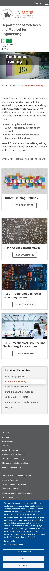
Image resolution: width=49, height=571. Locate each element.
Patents (9, 407)
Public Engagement (15, 376)
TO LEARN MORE (25, 205)
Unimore (5, 433)
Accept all (24, 565)
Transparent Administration (13, 454)
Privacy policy (10, 541)
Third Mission (15, 85)
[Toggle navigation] (46, 3)
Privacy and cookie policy (13, 459)
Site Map (6, 446)
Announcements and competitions (16, 476)
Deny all (23, 558)
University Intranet (10, 450)
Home (4, 85)
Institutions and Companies (19, 392)
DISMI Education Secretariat (14, 484)
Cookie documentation (13, 544)
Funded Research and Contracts (21, 402)
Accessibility (7, 441)
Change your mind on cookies (15, 463)
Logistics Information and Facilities (17, 493)
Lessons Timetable (10, 480)
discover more (24, 255)
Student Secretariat (10, 489)
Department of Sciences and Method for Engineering (21, 29)
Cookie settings (23, 551)
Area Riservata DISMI (11, 467)
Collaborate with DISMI (17, 397)
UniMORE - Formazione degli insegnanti (24, 159)
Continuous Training (15, 381)
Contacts (6, 437)
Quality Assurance (10, 497)
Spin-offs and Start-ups (17, 387)
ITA (36, 3)
